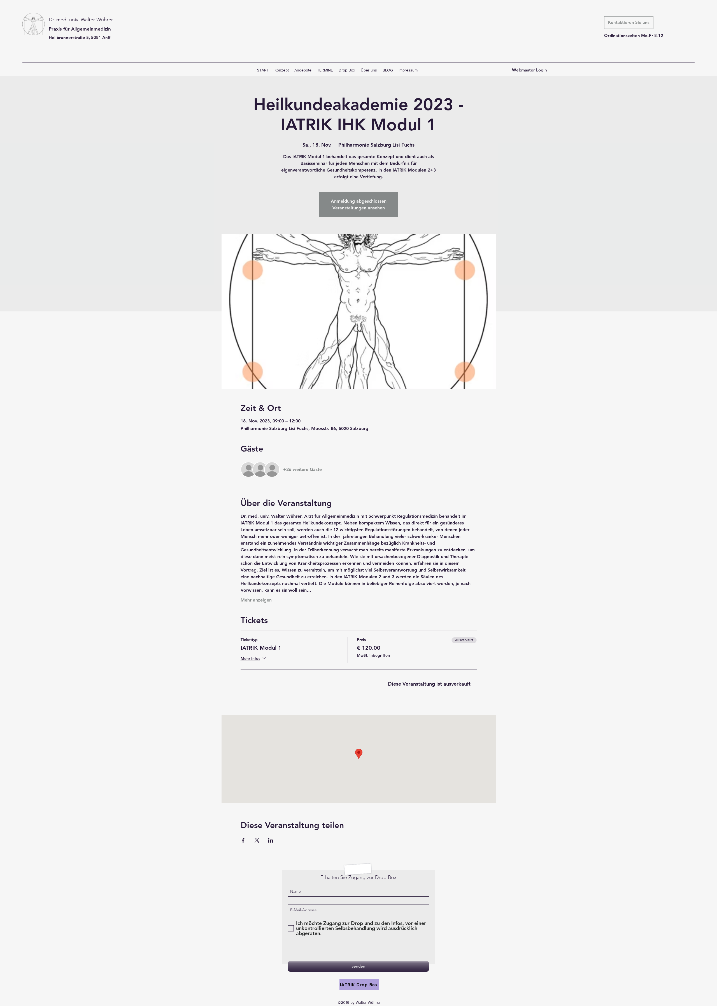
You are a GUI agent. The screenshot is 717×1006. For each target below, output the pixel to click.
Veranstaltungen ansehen (358, 208)
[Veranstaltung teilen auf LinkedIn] (270, 840)
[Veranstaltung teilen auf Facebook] (243, 840)
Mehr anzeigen (256, 600)
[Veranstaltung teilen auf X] (257, 840)
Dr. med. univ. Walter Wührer (81, 20)
